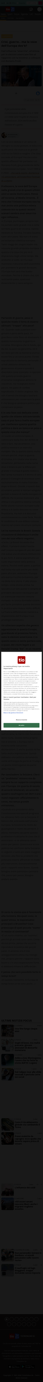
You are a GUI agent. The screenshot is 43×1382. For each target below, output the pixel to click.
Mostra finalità (21, 719)
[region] (21, 691)
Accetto (21, 725)
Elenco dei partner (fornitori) (13, 713)
